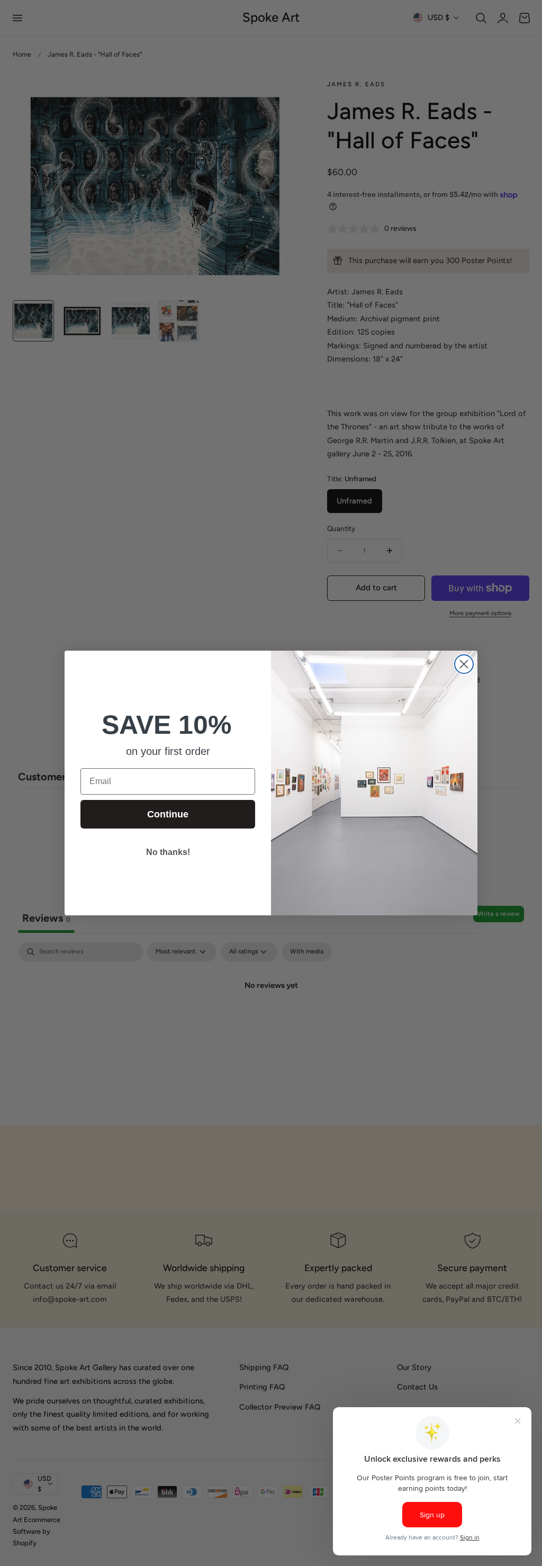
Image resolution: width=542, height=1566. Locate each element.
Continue (167, 814)
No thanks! (168, 852)
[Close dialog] (464, 664)
